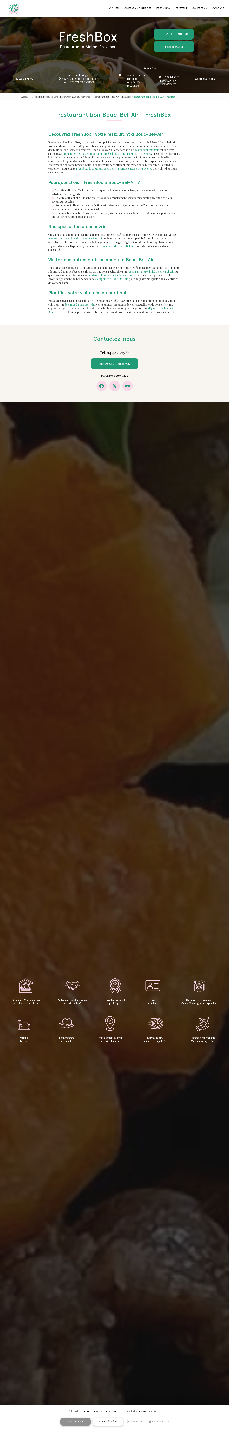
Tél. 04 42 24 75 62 (114, 352)
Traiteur (181, 8)
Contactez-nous (205, 78)
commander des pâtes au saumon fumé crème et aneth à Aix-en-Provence (106, 153)
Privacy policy (160, 1421)
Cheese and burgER (174, 34)
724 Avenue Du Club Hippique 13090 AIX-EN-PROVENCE (80, 80)
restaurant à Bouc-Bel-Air (119, 246)
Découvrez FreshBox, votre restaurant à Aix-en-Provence (61, 96)
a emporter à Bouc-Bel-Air (111, 279)
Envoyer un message (114, 363)
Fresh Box (163, 8)
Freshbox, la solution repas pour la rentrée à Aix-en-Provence (114, 168)
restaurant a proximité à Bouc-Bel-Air (150, 271)
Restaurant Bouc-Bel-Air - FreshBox (112, 96)
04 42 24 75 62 (24, 78)
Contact (218, 8)
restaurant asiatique (147, 150)
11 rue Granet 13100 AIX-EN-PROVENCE (169, 80)
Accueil (114, 8)
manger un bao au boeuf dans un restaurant (75, 238)
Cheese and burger (138, 8)
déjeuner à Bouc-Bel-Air (79, 304)
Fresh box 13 (174, 46)
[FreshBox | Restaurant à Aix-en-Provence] (14, 8)
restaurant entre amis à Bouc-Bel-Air (111, 275)
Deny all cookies (108, 1421)
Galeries (198, 8)
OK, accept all (76, 1421)
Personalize (137, 1421)
